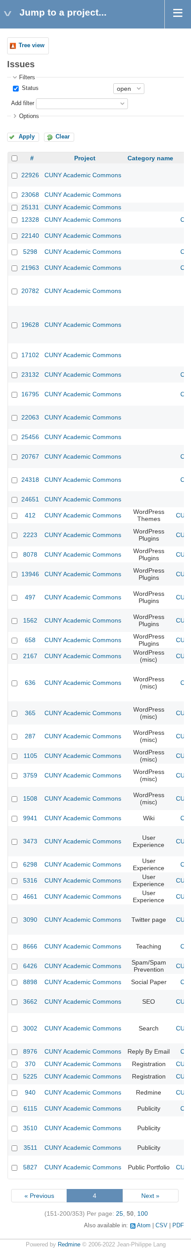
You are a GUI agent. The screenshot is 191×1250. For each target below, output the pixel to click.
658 (30, 639)
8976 (30, 1051)
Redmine (69, 1245)
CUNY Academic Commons (82, 175)
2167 (30, 656)
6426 (30, 965)
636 (30, 682)
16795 (30, 394)
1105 (30, 755)
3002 (30, 1028)
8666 (30, 946)
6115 (30, 1108)
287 (30, 736)
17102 (30, 354)
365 (30, 713)
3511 (30, 1147)
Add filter (22, 103)
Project (85, 158)
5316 (30, 880)
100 (142, 1213)
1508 (30, 798)
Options (29, 116)
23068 (30, 194)
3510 (30, 1128)
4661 (30, 896)
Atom (144, 1225)
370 (30, 1063)
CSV (161, 1225)
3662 (30, 1001)
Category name (150, 158)
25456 (30, 436)
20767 (30, 456)
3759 (30, 775)
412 (30, 515)
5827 (30, 1167)
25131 (30, 207)
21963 (30, 267)
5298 (30, 251)
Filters (27, 77)
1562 (30, 620)
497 (30, 597)
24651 (30, 499)
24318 (30, 479)
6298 (30, 864)
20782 (30, 290)
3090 (30, 919)
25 (119, 1213)
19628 (30, 324)
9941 (30, 818)
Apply (27, 137)
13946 (30, 574)
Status (29, 88)
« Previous (39, 1195)
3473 (30, 841)
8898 (30, 981)
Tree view (31, 45)
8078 (30, 554)
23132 (30, 374)
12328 (30, 219)
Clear (63, 137)
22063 (30, 417)
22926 (30, 175)
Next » (150, 1195)
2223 (30, 534)
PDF (178, 1225)
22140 (30, 235)
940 (30, 1092)
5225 (30, 1076)
